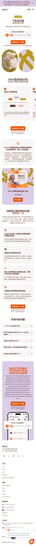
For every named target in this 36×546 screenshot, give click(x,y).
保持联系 (4, 513)
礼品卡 (25, 277)
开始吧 (26, 5)
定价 (3, 469)
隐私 (3, 536)
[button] (16, 122)
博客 (3, 491)
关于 (3, 466)
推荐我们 (4, 475)
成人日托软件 (6, 496)
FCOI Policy (5, 515)
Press (4, 494)
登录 (3, 472)
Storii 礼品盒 (26, 45)
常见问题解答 (6, 485)
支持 (3, 488)
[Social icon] (4, 456)
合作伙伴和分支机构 (8, 478)
